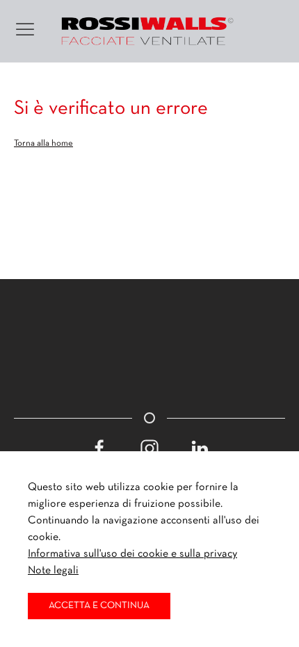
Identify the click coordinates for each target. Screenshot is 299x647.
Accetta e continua (99, 605)
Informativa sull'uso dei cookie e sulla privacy (132, 554)
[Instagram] (149, 448)
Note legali (53, 570)
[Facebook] (99, 448)
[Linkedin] (199, 448)
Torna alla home (43, 144)
